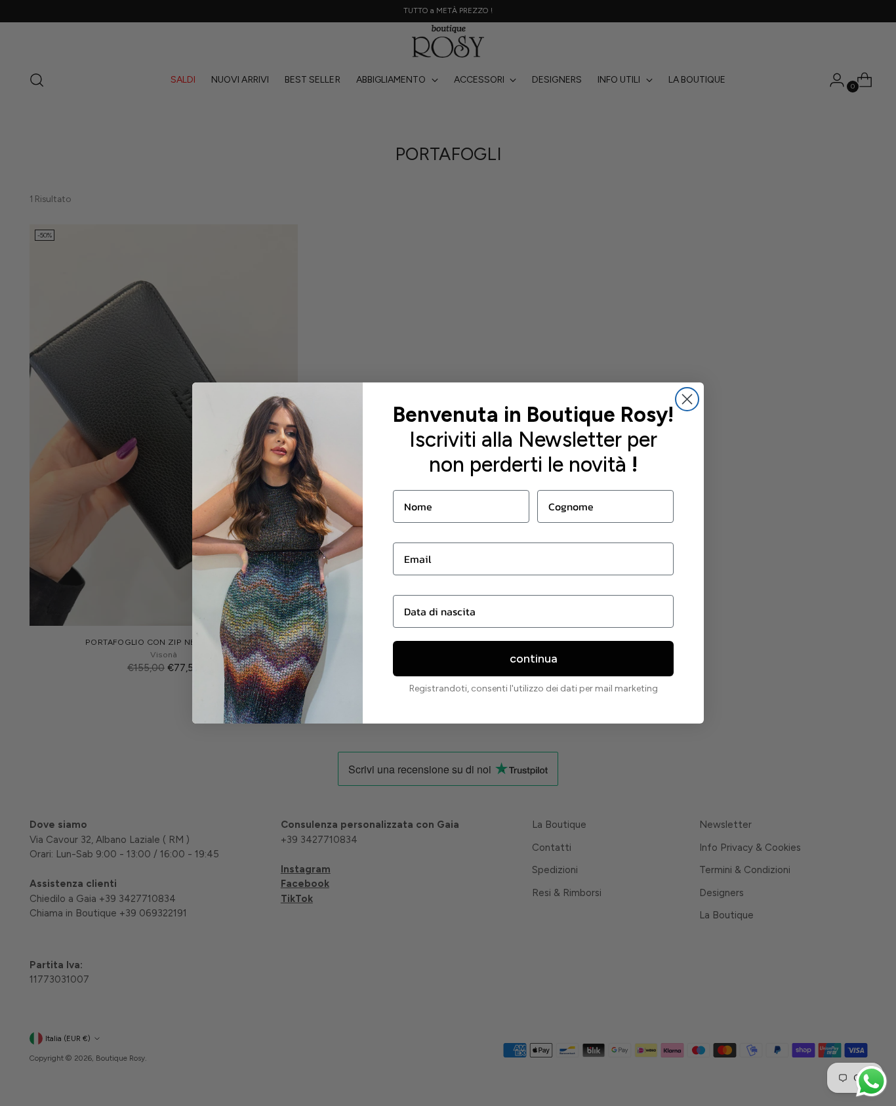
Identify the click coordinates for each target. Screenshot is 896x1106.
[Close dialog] (687, 399)
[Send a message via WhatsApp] (871, 1081)
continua (534, 658)
